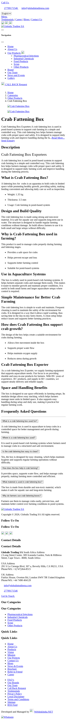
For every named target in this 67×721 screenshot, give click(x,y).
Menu (4, 16)
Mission (11, 655)
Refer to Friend (14, 671)
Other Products (21, 67)
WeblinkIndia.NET (43, 711)
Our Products (14, 53)
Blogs (27, 19)
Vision (10, 652)
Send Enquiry (8, 140)
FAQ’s (10, 679)
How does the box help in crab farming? (20, 468)
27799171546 (11, 8)
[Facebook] (2, 23)
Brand (10, 69)
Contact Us (36, 19)
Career (18, 19)
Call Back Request (16, 688)
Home (10, 46)
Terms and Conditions (18, 699)
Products (11, 649)
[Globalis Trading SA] (12, 26)
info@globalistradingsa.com (35, 8)
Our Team (12, 72)
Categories (12, 95)
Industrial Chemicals (24, 58)
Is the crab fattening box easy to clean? (20, 451)
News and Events (16, 75)
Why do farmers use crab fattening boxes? (21, 496)
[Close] (2, 42)
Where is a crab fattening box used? (18, 438)
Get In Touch (8, 596)
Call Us (5, 2)
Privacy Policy (14, 693)
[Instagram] (10, 23)
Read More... (58, 138)
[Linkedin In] (7, 23)
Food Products (21, 61)
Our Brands (13, 682)
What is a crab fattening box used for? (19, 421)
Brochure (12, 669)
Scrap (16, 64)
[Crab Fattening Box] (18, 106)
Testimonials (7, 19)
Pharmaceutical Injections (26, 55)
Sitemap (11, 702)
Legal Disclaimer (15, 696)
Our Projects (13, 657)
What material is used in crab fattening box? (22, 482)
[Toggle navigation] (2, 29)
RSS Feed (12, 705)
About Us (12, 49)
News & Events (15, 666)
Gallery (11, 78)
